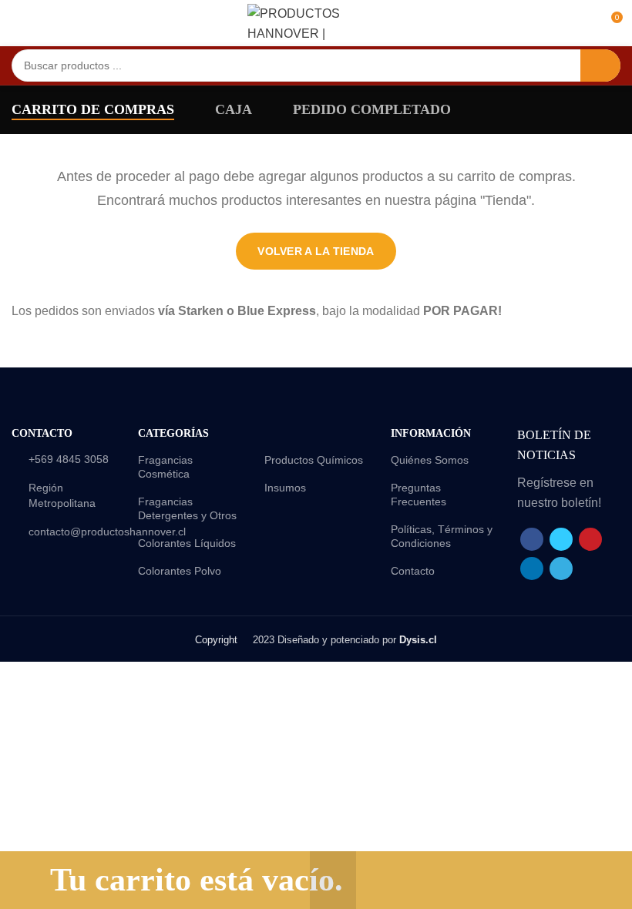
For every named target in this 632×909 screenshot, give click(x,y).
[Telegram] (561, 568)
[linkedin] (531, 568)
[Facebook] (531, 539)
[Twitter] (561, 539)
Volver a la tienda (315, 251)
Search (600, 65)
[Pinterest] (590, 539)
